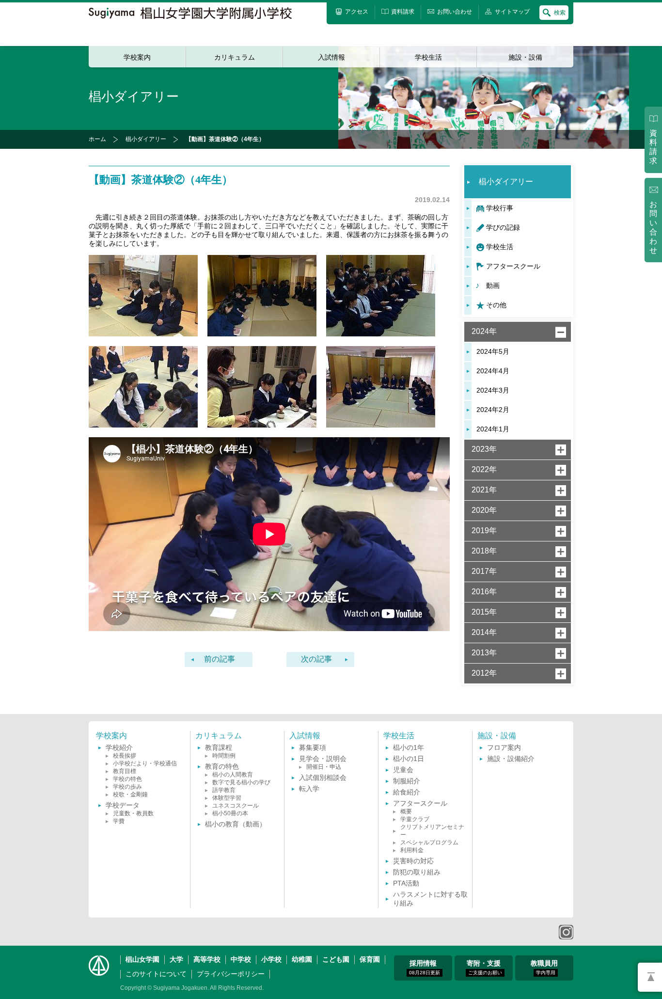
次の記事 (316, 659)
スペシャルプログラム (429, 842)
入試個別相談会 (323, 777)
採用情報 (424, 967)
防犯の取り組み (417, 872)
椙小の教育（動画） (235, 824)
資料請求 (653, 147)
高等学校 (207, 959)
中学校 (241, 959)
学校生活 (428, 57)
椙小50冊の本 (230, 813)
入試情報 (331, 57)
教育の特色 (222, 766)
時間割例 (224, 755)
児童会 (403, 770)
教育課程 (218, 747)
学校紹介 (119, 747)
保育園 (370, 959)
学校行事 (499, 208)
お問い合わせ (653, 227)
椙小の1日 (408, 758)
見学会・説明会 (323, 758)
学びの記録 (503, 227)
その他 (496, 305)
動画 (493, 285)
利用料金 (412, 850)
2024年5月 (492, 351)
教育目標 (124, 771)
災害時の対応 (413, 861)
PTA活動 (406, 883)
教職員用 (544, 967)
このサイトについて (156, 974)
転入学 (309, 789)
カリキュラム (234, 57)
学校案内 (137, 57)
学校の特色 (127, 779)
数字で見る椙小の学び (241, 782)
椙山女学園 (142, 959)
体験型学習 (226, 797)
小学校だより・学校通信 (145, 763)
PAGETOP (650, 977)
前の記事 (219, 659)
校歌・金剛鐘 (130, 794)
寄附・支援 (484, 967)
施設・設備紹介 (511, 758)
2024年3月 (492, 390)
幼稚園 (302, 959)
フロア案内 (504, 747)
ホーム (97, 139)
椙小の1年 (408, 747)
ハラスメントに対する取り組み (430, 898)
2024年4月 (492, 371)
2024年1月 (492, 429)
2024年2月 (492, 409)
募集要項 (312, 747)
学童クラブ (414, 819)
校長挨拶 (124, 755)
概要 (406, 811)
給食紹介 (406, 792)
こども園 (335, 959)
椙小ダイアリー (146, 139)
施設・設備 (525, 57)
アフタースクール (513, 266)
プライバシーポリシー (231, 974)
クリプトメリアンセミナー (432, 831)
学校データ (123, 805)
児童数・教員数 (133, 813)
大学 (176, 959)
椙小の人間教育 (232, 774)
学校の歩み (127, 786)
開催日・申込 (323, 766)
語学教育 (224, 790)
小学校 (271, 959)
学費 (119, 821)
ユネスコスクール (235, 805)
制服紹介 (406, 781)
